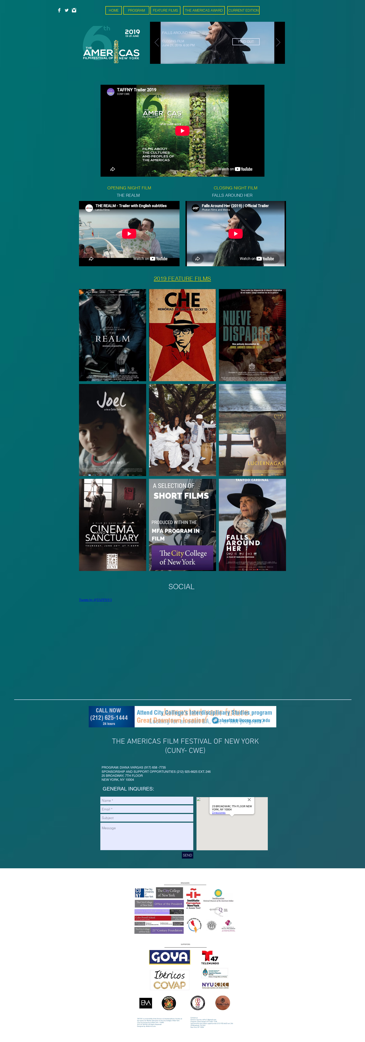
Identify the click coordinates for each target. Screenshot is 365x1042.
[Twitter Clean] (66, 10)
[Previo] (157, 42)
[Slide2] (220, 58)
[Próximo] (278, 42)
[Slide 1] (214, 58)
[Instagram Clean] (74, 10)
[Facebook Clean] (59, 10)
